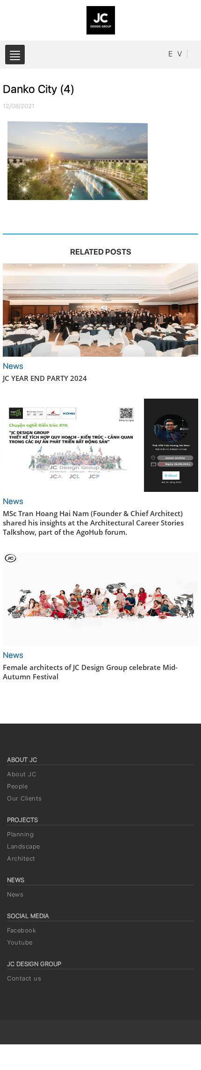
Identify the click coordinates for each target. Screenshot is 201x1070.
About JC (21, 774)
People (17, 786)
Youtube (20, 942)
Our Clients (24, 798)
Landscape (23, 846)
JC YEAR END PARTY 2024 (45, 378)
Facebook (21, 930)
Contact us (24, 978)
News (15, 894)
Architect (21, 858)
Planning (20, 834)
